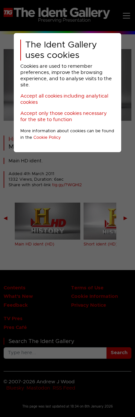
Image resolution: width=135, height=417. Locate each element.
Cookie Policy (47, 138)
